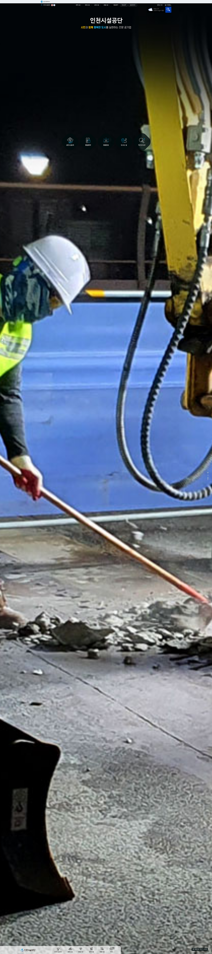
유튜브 (52, 5)
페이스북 (54, 5)
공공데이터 (132, 5)
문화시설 (87, 5)
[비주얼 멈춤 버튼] (2, 343)
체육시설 (78, 5)
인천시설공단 (46, 5)
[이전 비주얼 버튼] (2, 335)
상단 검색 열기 (168, 10)
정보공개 (124, 5)
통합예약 (116, 5)
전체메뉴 (169, 5)
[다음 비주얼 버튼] (2, 344)
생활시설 (106, 5)
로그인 (161, 5)
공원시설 (96, 5)
